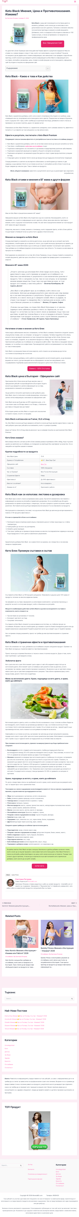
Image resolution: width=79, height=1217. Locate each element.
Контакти (31, 1169)
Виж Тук (43, 464)
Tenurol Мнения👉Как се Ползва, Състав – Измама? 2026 (24, 1029)
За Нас (30, 1164)
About (8, 875)
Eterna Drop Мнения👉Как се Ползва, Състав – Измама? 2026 (26, 1016)
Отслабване (9, 956)
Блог (6, 1048)
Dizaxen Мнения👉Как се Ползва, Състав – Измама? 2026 (24, 1025)
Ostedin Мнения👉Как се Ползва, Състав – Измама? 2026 (24, 1022)
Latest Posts (15, 875)
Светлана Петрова (23, 879)
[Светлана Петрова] (10, 883)
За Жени (8, 1055)
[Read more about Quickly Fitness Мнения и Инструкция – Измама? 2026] (57, 932)
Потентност (9, 1068)
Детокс (7, 1052)
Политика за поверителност (37, 1174)
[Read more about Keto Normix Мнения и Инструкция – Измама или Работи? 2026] (21, 934)
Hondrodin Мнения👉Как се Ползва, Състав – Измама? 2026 (25, 1019)
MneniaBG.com (32, 881)
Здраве (7, 1058)
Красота (7, 1061)
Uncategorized (9, 1045)
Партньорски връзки (35, 1179)
